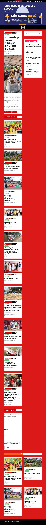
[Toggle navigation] (23, 27)
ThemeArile (11, 523)
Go (39, 33)
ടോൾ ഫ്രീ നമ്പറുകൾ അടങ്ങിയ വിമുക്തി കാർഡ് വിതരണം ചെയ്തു (12, 141)
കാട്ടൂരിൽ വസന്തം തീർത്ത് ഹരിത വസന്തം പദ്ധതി (12, 167)
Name (6, 429)
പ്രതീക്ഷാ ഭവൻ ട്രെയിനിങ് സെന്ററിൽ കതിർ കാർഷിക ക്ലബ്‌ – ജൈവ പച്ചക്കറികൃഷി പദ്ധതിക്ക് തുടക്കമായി (12, 309)
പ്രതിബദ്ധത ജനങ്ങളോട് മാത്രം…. (19, 7)
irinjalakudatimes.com (10, 51)
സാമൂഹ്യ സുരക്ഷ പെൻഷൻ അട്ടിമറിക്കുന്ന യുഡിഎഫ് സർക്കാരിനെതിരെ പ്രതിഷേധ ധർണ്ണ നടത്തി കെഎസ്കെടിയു (12, 396)
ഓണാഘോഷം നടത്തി (11, 278)
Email (5, 435)
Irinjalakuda (8, 111)
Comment (6, 419)
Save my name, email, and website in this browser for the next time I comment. (12, 443)
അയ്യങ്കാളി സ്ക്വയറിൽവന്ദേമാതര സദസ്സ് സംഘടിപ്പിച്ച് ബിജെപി (11, 197)
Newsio (6, 523)
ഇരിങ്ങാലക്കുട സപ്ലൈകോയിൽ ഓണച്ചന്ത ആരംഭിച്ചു (10, 363)
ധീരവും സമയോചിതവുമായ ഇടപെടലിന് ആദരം (12, 337)
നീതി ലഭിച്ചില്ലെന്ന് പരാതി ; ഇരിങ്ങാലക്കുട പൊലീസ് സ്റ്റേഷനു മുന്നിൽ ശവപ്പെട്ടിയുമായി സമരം (13, 250)
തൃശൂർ (14, 111)
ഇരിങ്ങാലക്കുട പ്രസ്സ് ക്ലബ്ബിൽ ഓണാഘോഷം (11, 223)
